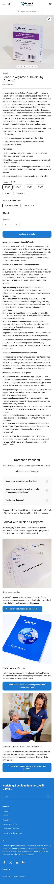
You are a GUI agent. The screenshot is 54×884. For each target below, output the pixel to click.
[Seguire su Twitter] (10, 862)
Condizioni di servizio (11, 829)
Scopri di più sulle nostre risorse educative (22, 609)
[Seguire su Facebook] (4, 862)
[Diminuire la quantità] (6, 224)
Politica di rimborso (10, 824)
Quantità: (6, 219)
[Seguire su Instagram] (17, 862)
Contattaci (35, 471)
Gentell (5, 73)
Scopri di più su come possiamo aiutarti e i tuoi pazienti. (27, 767)
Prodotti (6, 811)
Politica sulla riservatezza (12, 833)
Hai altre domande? (23, 471)
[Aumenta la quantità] (16, 224)
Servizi (5, 816)
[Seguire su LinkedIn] (23, 862)
